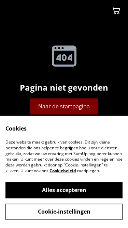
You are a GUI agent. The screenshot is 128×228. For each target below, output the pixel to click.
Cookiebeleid (62, 171)
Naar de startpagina (64, 106)
